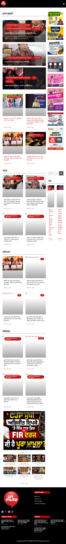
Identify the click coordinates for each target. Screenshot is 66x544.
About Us (37, 496)
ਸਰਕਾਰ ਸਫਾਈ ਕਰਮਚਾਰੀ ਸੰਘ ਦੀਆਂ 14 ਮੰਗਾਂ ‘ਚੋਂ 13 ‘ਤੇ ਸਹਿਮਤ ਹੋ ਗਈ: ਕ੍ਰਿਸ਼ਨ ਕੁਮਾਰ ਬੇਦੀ (36, 282)
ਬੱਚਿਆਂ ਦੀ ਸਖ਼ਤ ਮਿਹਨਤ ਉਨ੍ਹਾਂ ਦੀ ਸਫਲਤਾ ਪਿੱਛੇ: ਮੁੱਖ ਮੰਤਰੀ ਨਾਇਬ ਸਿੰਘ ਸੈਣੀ (13, 158)
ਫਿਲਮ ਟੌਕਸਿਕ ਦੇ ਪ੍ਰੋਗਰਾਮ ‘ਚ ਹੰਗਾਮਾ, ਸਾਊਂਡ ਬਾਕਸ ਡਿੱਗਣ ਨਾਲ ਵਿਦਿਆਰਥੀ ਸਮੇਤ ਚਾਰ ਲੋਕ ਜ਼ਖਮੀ (52, 222)
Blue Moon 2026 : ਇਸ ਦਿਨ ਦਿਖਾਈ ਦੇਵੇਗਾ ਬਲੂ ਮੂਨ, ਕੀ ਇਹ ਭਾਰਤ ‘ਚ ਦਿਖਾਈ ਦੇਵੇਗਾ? (24, 521)
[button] (63, 3)
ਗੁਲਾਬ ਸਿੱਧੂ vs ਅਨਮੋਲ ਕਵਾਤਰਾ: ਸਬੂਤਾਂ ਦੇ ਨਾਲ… (21, 33)
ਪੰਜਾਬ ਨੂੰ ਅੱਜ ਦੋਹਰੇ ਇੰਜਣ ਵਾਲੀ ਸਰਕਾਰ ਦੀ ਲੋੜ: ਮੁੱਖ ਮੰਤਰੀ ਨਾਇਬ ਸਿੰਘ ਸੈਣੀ (12, 318)
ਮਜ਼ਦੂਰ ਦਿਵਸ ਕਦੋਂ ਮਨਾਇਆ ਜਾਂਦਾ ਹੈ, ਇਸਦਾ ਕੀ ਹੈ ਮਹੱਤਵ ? (8, 527)
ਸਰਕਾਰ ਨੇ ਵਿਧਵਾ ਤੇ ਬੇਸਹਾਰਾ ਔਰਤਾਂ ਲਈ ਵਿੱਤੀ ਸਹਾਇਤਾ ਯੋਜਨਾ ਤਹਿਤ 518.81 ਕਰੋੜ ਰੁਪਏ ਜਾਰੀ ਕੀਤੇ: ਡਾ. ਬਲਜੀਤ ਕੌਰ (35, 202)
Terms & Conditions (40, 503)
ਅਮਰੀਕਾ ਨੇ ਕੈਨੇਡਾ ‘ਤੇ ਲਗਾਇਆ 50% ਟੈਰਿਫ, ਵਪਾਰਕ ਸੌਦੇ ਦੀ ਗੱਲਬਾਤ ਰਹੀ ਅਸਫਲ (40, 529)
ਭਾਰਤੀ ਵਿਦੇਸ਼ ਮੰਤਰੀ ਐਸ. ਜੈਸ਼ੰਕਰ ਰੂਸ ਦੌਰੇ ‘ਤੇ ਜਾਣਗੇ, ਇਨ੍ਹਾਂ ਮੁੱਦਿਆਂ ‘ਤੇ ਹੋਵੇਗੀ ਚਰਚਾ (58, 521)
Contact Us (37, 499)
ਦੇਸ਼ (34, 78)
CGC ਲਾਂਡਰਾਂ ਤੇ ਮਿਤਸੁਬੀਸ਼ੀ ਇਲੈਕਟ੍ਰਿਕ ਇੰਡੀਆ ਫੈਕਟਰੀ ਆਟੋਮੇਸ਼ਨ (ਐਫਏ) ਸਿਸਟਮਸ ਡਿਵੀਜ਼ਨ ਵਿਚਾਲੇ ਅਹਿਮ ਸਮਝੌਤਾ (35, 400)
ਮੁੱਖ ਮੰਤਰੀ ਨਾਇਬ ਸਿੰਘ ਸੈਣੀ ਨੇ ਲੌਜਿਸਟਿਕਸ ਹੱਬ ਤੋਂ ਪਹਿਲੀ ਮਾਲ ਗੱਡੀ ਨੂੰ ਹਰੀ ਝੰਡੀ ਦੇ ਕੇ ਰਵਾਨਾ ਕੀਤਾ (36, 318)
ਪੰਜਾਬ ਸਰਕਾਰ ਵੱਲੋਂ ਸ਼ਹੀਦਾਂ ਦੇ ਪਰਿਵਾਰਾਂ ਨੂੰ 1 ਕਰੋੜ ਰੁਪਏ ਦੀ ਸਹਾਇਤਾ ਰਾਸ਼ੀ (11, 239)
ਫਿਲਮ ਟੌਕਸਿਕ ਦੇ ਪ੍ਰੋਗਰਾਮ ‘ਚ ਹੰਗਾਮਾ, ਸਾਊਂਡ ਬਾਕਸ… (19, 85)
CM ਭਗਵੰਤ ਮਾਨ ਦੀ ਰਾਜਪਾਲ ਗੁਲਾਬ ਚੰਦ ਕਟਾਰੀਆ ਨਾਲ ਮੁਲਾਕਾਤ (11, 400)
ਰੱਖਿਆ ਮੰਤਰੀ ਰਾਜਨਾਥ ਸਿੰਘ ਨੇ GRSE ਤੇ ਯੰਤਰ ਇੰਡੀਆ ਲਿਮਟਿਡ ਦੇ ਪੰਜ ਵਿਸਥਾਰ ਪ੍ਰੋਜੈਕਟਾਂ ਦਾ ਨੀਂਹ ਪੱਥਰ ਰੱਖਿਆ (35, 121)
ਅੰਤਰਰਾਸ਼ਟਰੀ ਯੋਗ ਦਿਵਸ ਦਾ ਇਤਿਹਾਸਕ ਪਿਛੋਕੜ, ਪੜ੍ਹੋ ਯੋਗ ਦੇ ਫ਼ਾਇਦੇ (7, 521)
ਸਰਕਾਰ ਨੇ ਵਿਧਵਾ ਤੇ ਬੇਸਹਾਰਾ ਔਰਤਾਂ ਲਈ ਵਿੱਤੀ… (18, 62)
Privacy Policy (38, 501)
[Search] (61, 173)
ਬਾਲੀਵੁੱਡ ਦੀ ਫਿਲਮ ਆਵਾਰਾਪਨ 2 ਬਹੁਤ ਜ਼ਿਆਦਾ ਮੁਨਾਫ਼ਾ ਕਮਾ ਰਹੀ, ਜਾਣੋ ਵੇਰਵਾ (35, 158)
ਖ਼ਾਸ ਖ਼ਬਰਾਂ (37, 28)
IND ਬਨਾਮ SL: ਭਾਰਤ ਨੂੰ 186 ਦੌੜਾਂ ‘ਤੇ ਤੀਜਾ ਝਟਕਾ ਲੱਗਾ (13, 119)
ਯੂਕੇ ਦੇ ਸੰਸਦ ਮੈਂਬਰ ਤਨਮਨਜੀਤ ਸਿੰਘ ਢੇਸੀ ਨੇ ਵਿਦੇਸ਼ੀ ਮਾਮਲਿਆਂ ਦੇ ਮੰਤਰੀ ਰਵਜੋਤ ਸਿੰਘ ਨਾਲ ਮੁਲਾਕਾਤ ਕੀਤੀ (12, 362)
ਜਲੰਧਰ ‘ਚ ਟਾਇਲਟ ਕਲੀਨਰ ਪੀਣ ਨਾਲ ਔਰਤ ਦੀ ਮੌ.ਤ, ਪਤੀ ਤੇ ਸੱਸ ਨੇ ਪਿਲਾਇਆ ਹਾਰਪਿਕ (35, 239)
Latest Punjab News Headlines (19, 28)
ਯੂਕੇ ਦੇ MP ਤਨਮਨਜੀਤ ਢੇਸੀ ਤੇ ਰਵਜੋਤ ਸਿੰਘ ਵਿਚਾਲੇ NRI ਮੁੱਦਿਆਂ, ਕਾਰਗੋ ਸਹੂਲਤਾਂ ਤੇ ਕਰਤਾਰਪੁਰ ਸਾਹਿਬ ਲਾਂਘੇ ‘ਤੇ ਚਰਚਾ (35, 362)
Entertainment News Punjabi (18, 25)
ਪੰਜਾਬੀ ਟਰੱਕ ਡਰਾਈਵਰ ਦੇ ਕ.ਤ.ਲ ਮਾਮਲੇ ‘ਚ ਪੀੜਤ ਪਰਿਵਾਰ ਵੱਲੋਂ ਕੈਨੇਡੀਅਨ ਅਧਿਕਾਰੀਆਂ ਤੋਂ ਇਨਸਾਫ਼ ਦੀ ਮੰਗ (41, 522)
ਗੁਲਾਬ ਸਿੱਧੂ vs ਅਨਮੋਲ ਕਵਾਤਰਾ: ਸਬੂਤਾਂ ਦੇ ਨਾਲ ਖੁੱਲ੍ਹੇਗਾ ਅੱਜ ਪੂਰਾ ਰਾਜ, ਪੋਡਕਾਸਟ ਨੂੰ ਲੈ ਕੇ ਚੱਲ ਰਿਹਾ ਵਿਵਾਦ (12, 202)
